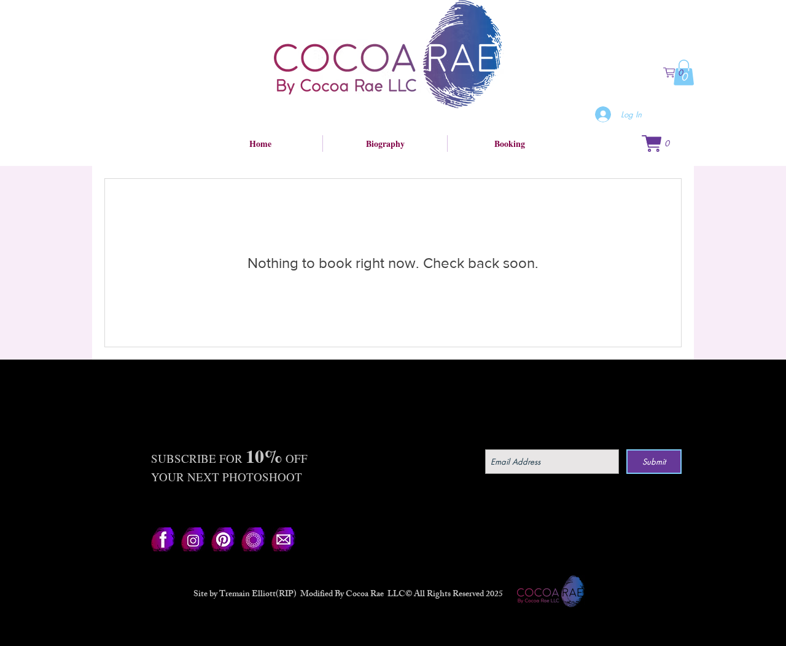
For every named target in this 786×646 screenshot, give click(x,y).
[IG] (193, 539)
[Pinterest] (223, 539)
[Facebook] (163, 539)
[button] (678, 72)
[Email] (283, 539)
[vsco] (253, 539)
